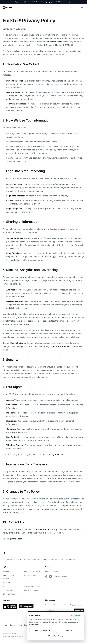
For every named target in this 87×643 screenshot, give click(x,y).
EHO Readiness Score (31, 586)
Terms (20, 625)
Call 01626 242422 (61, 576)
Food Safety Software (31, 572)
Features (6, 572)
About (47, 572)
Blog (4, 586)
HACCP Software (29, 575)
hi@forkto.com (58, 454)
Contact (55, 572)
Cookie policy (34, 624)
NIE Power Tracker (10, 594)
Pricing (26, 582)
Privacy (5, 625)
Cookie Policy (16, 343)
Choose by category (55, 636)
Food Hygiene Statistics (32, 590)
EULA (26, 625)
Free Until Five (8, 590)
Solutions (6, 582)
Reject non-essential (42, 630)
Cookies (12, 625)
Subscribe (79, 611)
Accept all (68, 630)
